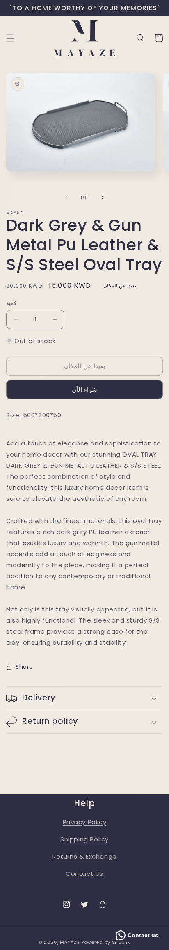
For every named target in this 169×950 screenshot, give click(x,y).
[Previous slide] (66, 198)
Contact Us (84, 873)
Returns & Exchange (84, 856)
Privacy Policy (84, 822)
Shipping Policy (84, 839)
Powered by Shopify (106, 942)
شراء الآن (84, 389)
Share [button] (24, 667)
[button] (10, 38)
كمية (11, 303)
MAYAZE (70, 942)
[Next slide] (103, 198)
